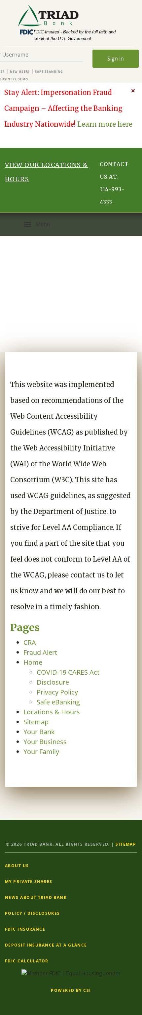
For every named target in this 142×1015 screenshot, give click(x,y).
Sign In (115, 58)
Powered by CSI (71, 990)
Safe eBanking (49, 71)
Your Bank (39, 731)
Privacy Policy (57, 692)
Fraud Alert (40, 652)
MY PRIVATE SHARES (28, 881)
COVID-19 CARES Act (68, 672)
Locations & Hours (51, 711)
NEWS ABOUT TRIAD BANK (36, 897)
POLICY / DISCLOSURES (32, 913)
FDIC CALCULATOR (27, 961)
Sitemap (36, 721)
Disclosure (53, 682)
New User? (20, 71)
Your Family (41, 751)
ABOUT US (17, 865)
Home (32, 662)
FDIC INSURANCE (25, 929)
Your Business (45, 741)
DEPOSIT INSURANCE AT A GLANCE (46, 945)
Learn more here (104, 124)
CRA (29, 642)
